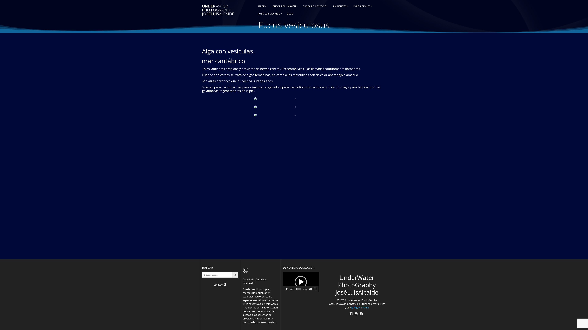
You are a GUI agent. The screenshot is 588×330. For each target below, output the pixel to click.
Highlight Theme (359, 307)
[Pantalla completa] (315, 289)
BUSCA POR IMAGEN (284, 6)
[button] (301, 282)
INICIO (262, 6)
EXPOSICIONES (361, 6)
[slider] (298, 289)
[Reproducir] (286, 289)
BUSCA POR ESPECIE (314, 6)
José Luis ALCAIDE (269, 13)
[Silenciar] (310, 289)
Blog (290, 13)
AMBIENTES (340, 6)
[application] (301, 282)
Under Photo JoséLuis (218, 10)
